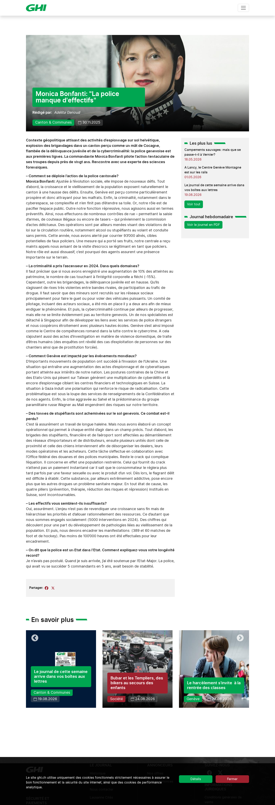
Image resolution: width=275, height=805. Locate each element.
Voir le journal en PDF (203, 224)
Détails (195, 779)
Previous (35, 638)
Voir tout (193, 204)
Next (240, 638)
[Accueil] (38, 8)
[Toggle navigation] (243, 8)
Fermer (232, 779)
